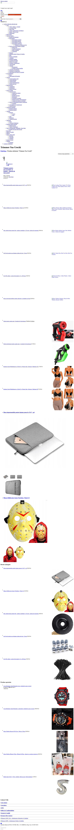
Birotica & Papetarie (13, 37)
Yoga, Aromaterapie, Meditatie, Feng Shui (16, 128)
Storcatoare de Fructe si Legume (16, 72)
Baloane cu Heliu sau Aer (21, 45)
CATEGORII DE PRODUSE (10, 24)
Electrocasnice (9, 85)
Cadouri (8, 111)
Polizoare (14, 94)
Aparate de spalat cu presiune (19, 101)
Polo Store (11, 177)
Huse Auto (11, 29)
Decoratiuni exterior (16, 39)
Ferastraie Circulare (16, 98)
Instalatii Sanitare (13, 59)
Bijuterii (11, 112)
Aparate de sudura (16, 93)
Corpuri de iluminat (10, 107)
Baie (10, 55)
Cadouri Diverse (13, 119)
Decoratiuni (12, 38)
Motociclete (9, 34)
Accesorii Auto (12, 28)
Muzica (8, 133)
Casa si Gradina (10, 35)
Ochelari (11, 142)
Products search (4, 14)
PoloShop (3, 151)
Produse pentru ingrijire (17, 68)
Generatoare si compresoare (15, 104)
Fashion (8, 141)
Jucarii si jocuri (9, 140)
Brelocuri (11, 117)
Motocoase (14, 47)
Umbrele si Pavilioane (14, 69)
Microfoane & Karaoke (14, 76)
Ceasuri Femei (12, 81)
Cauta (2, 16)
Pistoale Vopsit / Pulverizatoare (19, 99)
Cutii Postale (12, 64)
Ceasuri (8, 77)
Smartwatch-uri (12, 84)
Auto (7, 25)
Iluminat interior (13, 110)
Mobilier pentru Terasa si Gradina (17, 54)
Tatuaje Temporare (13, 127)
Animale (11, 65)
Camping (11, 58)
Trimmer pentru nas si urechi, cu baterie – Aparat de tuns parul (9, 170)
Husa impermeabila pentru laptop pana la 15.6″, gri (19, 412)
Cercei (13, 114)
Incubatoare (14, 67)
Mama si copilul (10, 132)
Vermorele (14, 51)
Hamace (11, 52)
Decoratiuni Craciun (16, 42)
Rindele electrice (16, 95)
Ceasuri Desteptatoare (14, 82)
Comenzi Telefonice (8, 143)
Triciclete (11, 137)
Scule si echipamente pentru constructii (18, 102)
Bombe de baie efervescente (15, 129)
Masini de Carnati (13, 61)
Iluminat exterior (13, 108)
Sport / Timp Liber (10, 134)
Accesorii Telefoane (13, 123)
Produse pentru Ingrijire (11, 124)
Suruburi (14, 103)
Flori (10, 116)
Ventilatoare (12, 88)
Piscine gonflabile (13, 56)
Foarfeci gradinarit (16, 48)
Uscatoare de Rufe (13, 60)
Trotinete (11, 138)
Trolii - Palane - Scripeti (14, 26)
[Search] (21, 19)
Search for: (3, 19)
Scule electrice (12, 91)
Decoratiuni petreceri (17, 43)
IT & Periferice (9, 73)
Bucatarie (8, 130)
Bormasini (14, 97)
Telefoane (8, 120)
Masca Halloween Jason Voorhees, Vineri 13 (16, 498)
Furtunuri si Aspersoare (14, 71)
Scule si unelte (9, 90)
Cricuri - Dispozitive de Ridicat (16, 30)
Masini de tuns (12, 125)
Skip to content (4, 1)
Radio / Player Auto (13, 32)
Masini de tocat (12, 89)
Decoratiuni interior (16, 41)
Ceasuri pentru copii (13, 78)
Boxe (10, 75)
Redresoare (11, 33)
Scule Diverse (12, 106)
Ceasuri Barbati (12, 80)
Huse (10, 121)
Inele (13, 115)
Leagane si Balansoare (14, 63)
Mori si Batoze (15, 50)
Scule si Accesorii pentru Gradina (16, 46)
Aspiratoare (12, 86)
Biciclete (11, 136)
